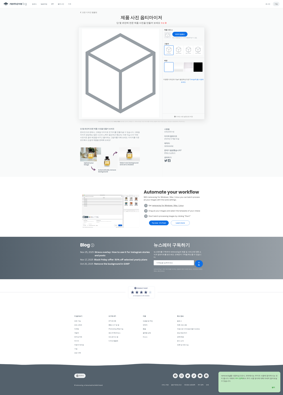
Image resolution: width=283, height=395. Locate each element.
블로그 (179, 321)
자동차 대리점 (79, 345)
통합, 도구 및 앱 (114, 325)
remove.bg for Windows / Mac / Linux (168, 205)
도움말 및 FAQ (148, 321)
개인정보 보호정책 (172, 121)
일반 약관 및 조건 (176, 385)
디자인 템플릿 (113, 341)
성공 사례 (77, 353)
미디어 (76, 341)
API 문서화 (112, 321)
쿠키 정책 (200, 385)
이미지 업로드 (180, 34)
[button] (34, 4)
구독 (199, 264)
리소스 (145, 337)
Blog (85, 245)
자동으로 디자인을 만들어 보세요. (188, 329)
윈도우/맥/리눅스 (114, 333)
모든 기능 (77, 321)
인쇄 (207, 385)
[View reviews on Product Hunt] (141, 292)
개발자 (76, 333)
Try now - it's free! (159, 223)
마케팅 (76, 329)
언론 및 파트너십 (183, 345)
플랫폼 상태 (147, 333)
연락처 (145, 325)
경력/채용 (180, 337)
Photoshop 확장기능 (116, 329)
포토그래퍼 (78, 325)
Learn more (180, 223)
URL (196, 37)
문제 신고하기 (169, 153)
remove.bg (168, 146)
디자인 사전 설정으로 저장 (184, 117)
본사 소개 (180, 341)
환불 (144, 329)
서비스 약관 (117, 121)
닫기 (273, 387)
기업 (75, 349)
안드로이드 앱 (113, 337)
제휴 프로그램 (182, 325)
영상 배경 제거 (182, 333)
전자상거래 (78, 337)
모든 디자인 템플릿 (89, 12)
